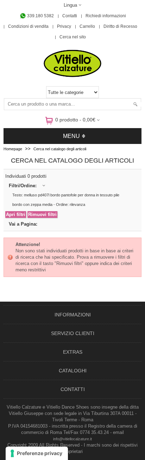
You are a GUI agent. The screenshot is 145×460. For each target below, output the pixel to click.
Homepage (13, 149)
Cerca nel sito (72, 36)
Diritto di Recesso (120, 26)
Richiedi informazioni (106, 15)
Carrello (87, 26)
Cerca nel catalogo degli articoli (59, 149)
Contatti (69, 15)
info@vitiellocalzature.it (72, 439)
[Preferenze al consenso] (37, 453)
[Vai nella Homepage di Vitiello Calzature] (72, 75)
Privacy (64, 26)
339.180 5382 (40, 15)
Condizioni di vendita (28, 26)
